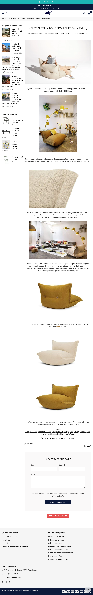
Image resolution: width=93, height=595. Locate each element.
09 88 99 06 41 (48, 6)
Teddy (72, 434)
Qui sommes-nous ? (9, 537)
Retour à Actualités (58, 515)
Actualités (12, 19)
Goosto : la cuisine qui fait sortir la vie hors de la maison (17, 33)
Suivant (87, 446)
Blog (27, 432)
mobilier (51, 434)
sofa (68, 434)
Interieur (44, 434)
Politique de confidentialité (58, 550)
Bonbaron (33, 432)
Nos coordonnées (55, 556)
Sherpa (63, 434)
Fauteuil (83, 432)
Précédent (30, 444)
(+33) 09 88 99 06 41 (12, 574)
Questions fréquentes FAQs (58, 559)
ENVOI (47, 2)
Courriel (62, 465)
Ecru (71, 432)
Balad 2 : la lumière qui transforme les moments (17, 47)
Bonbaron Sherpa (44, 432)
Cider (53, 432)
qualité (56, 434)
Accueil (4, 19)
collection (59, 432)
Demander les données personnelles (15, 546)
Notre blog (6, 540)
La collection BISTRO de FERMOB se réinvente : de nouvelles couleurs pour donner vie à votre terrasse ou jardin (12, 63)
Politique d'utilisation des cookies (60, 553)
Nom (32, 465)
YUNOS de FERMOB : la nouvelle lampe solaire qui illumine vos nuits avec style (12, 81)
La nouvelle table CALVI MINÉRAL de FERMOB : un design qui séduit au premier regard (11, 98)
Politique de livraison (56, 540)
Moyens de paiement (56, 537)
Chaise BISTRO (17, 157)
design (66, 432)
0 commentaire (82, 33)
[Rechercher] (7, 13)
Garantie (5, 543)
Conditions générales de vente (59, 546)
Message (34, 474)
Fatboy (76, 432)
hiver (88, 432)
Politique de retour (55, 543)
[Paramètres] (84, 13)
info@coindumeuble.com (14, 577)
